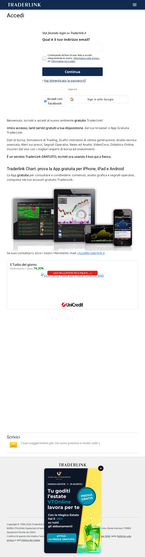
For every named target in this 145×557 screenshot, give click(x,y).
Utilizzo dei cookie (30, 540)
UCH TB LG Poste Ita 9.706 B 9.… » (72, 273)
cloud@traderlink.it (91, 253)
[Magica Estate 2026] (72, 510)
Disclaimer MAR (101, 536)
